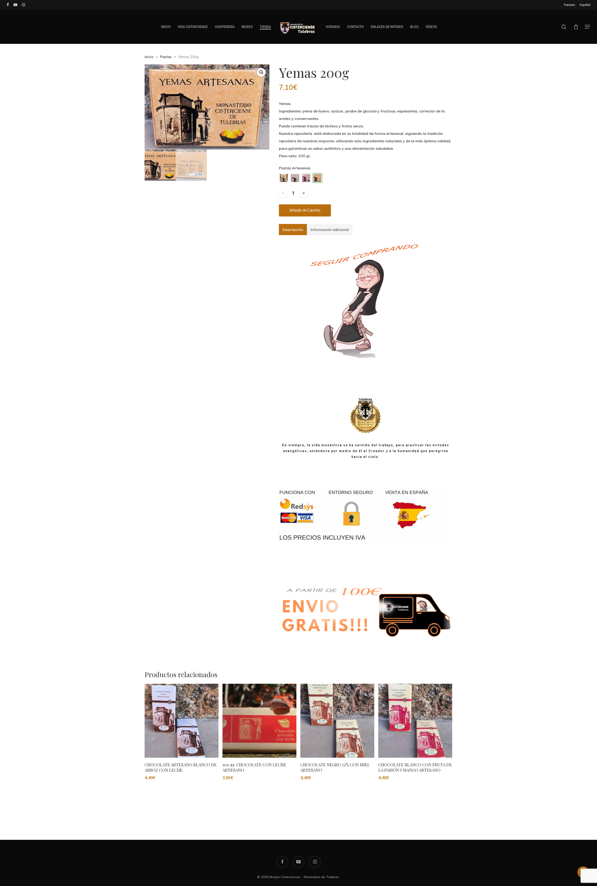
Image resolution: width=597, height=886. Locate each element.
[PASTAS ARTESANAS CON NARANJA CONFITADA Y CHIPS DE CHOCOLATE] (284, 178)
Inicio (149, 57)
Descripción (293, 229)
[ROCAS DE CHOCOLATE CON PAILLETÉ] (306, 178)
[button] (587, 26)
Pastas (166, 57)
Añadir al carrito (304, 210)
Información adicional (330, 229)
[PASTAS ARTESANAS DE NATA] (295, 178)
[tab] (293, 229)
